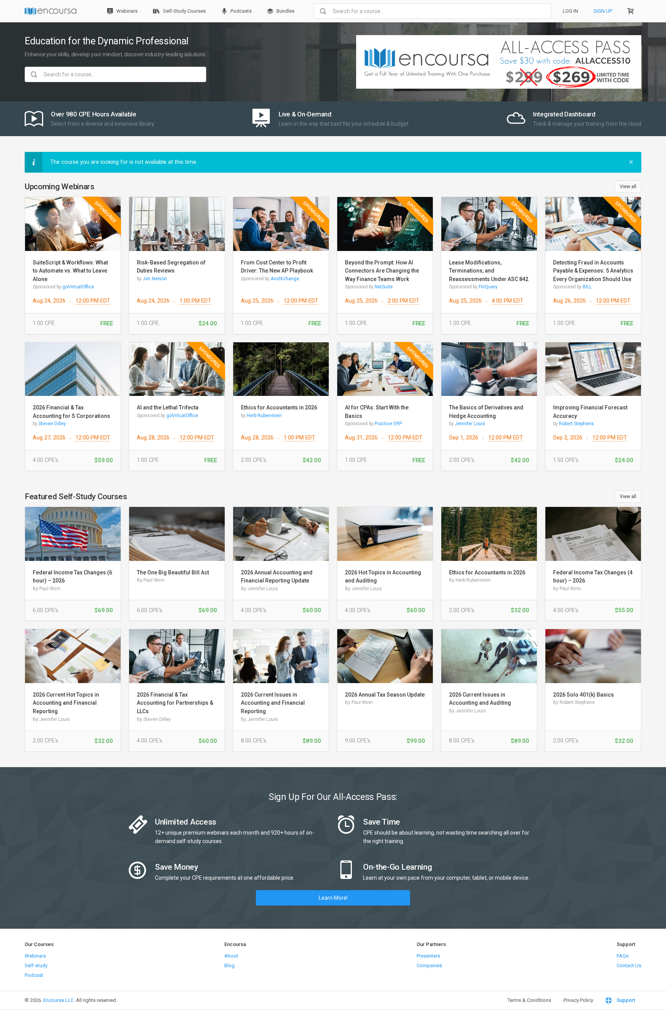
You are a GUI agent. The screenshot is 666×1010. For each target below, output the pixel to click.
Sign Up (603, 11)
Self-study (36, 965)
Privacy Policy (578, 1000)
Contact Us (629, 965)
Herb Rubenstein (264, 415)
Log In (570, 11)
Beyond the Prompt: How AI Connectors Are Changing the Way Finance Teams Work (382, 270)
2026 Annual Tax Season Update (385, 695)
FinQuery (488, 287)
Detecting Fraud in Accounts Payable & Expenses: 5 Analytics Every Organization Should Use (593, 270)
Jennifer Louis (470, 423)
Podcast (34, 975)
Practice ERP (388, 423)
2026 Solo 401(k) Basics (583, 695)
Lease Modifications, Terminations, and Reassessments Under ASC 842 (488, 270)
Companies (429, 965)
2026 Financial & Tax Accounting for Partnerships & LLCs (175, 703)
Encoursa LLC (58, 1000)
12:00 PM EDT (93, 301)
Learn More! (333, 898)
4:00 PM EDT (507, 301)
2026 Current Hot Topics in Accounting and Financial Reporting (66, 703)
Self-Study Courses (184, 11)
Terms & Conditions (529, 1000)
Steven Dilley (52, 423)
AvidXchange (285, 278)
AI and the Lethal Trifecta (167, 407)
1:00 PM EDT (195, 301)
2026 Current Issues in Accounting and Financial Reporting (273, 703)
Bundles (284, 11)
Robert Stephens (576, 423)
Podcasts (240, 11)
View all (628, 186)
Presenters (428, 956)
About (231, 956)
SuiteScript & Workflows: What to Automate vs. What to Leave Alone (70, 270)
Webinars (126, 11)
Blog (229, 965)
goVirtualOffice (78, 287)
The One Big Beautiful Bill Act (173, 572)
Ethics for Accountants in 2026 (279, 407)
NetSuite (384, 287)
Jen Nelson (155, 278)
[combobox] (432, 11)
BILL (587, 287)
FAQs (623, 956)
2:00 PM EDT (403, 301)
